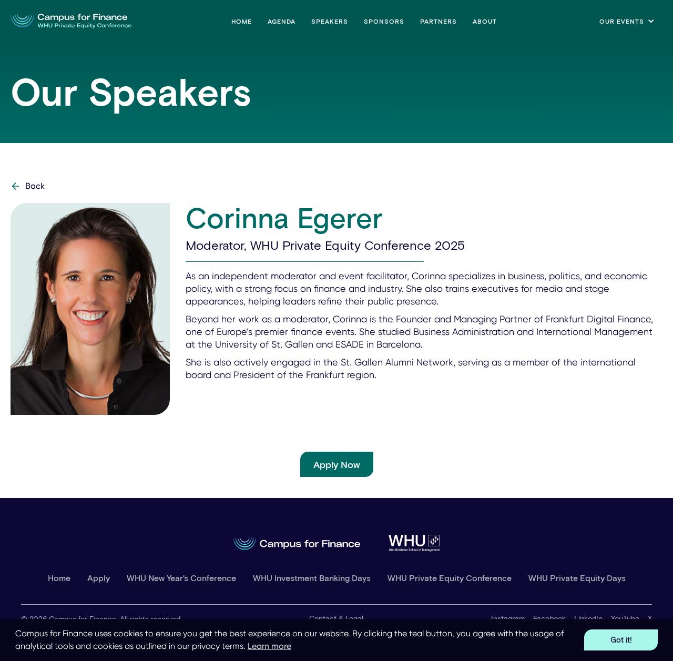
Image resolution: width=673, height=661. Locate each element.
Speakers (329, 21)
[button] (627, 21)
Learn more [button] (269, 646)
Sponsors (384, 21)
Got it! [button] (621, 639)
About (485, 21)
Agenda (281, 21)
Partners (438, 21)
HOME (241, 21)
